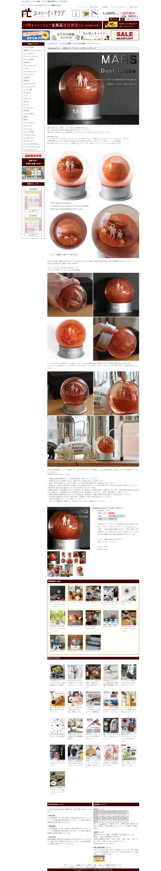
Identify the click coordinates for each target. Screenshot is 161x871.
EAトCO (26, 101)
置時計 (25, 119)
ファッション (27, 128)
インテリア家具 (28, 113)
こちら (102, 824)
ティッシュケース (29, 86)
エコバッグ (27, 98)
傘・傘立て (27, 92)
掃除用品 (26, 80)
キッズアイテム (28, 138)
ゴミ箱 (25, 68)
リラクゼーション (29, 135)
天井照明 (26, 77)
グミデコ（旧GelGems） (31, 144)
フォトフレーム (28, 74)
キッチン (26, 104)
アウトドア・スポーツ (30, 56)
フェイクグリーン (29, 53)
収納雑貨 (26, 62)
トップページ (52, 43)
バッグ (25, 95)
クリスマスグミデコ (30, 150)
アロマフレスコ (28, 141)
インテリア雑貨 (28, 59)
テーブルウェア (28, 107)
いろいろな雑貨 (28, 47)
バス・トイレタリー (30, 65)
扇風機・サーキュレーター (32, 50)
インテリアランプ (29, 83)
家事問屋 (26, 110)
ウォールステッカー (30, 71)
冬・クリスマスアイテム (31, 147)
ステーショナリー (29, 122)
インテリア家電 (28, 132)
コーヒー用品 (27, 89)
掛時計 (25, 116)
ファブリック (27, 125)
